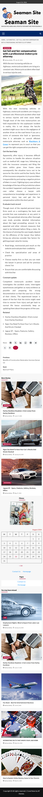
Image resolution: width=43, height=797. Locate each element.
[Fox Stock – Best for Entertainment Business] (21, 686)
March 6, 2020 (18, 781)
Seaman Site (21, 22)
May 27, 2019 (18, 493)
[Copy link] (15, 348)
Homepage (27, 571)
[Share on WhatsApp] (26, 343)
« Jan (21, 566)
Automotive (7, 48)
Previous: (21, 360)
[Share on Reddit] (36, 343)
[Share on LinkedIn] (21, 343)
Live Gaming (7, 735)
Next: (8, 368)
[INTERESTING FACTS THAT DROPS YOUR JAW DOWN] (21, 724)
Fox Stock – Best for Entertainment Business (18, 703)
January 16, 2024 (19, 628)
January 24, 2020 (19, 454)
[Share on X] (16, 343)
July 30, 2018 (19, 60)
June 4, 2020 (18, 705)
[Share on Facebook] (11, 343)
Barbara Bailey (9, 60)
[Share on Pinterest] (31, 343)
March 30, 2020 (18, 743)
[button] (40, 33)
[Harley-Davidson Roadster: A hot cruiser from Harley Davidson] (21, 395)
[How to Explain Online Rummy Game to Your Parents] (21, 762)
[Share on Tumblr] (5, 348)
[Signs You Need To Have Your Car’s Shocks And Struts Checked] (21, 433)
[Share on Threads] (10, 348)
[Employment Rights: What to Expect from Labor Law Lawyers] (21, 607)
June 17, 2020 (18, 416)
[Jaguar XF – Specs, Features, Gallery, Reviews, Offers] (21, 472)
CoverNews (31, 791)
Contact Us (16, 571)
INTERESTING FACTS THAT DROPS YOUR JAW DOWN (20, 740)
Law (5, 618)
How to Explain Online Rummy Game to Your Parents (21, 778)
